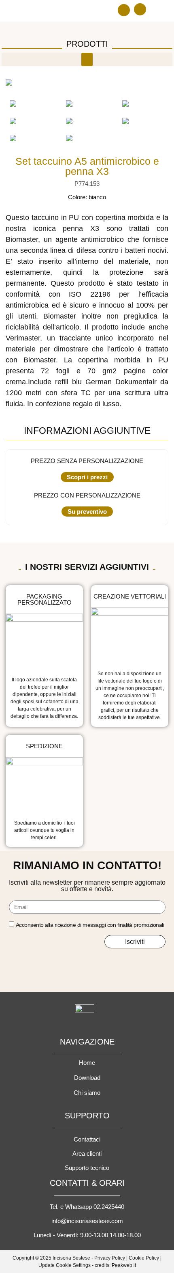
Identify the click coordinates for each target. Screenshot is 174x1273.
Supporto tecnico (87, 1167)
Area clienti (87, 1153)
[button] (124, 10)
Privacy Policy (109, 1258)
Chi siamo (87, 1092)
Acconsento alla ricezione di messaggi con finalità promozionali (90, 925)
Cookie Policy (144, 1258)
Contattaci (87, 1139)
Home (87, 1062)
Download (87, 1077)
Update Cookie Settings (64, 1265)
